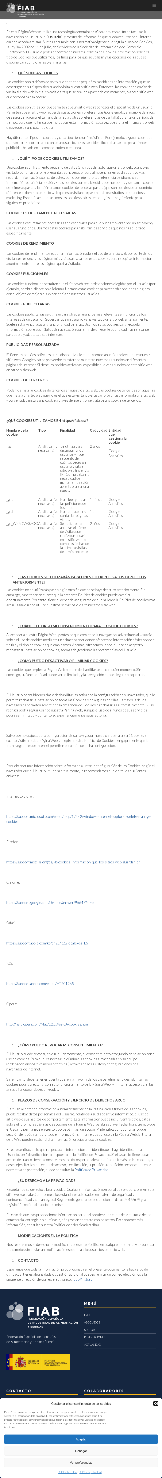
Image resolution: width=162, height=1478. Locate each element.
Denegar (81, 1451)
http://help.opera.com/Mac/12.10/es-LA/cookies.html (47, 1024)
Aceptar (81, 1439)
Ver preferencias (81, 1462)
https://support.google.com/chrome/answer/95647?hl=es (50, 902)
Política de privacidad (91, 1472)
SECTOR (89, 1330)
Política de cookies (67, 1472)
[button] (156, 1403)
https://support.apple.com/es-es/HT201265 (40, 983)
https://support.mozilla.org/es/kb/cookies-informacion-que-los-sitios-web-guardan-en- (74, 862)
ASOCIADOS (92, 1322)
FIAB (87, 1315)
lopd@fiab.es (82, 1279)
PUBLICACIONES (94, 1337)
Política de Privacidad (91, 1170)
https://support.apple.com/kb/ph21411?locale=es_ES (47, 943)
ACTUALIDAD (92, 1344)
